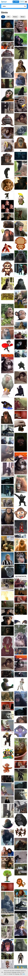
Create (16, 1)
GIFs (8, 16)
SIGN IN (22, 1)
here (24, 974)
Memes (22, 16)
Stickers (15, 16)
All (3, 16)
